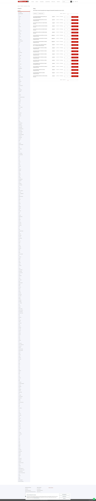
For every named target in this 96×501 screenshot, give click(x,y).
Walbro (19, 445)
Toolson (20, 426)
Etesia (19, 147)
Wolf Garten (20, 458)
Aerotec (19, 23)
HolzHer (20, 219)
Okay (19, 318)
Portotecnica (20, 343)
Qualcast (20, 357)
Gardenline (20, 180)
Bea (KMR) (20, 55)
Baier (19, 48)
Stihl (19, 406)
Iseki (19, 232)
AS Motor (20, 36)
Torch (19, 429)
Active (19, 19)
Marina (19, 288)
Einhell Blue (20, 124)
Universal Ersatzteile (20, 481)
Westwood (20, 449)
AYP (19, 45)
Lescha (19, 268)
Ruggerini (20, 370)
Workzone (20, 461)
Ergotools (20, 143)
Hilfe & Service (53, 1)
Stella (19, 403)
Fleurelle (20, 166)
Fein (19, 157)
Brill (19, 78)
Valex (19, 438)
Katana (19, 245)
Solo (19, 393)
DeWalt (19, 105)
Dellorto (20, 101)
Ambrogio (20, 33)
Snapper (20, 390)
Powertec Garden (21, 350)
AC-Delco (20, 16)
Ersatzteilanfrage (47, 1)
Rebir (19, 360)
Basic (19, 49)
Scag (19, 380)
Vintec (19, 442)
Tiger (19, 422)
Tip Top (19, 425)
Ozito (19, 324)
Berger (19, 56)
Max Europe (20, 294)
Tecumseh (20, 415)
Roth (19, 366)
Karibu (19, 242)
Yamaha (20, 465)
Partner (19, 331)
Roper (19, 364)
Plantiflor (20, 340)
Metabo (19, 298)
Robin (19, 363)
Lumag (19, 278)
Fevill (19, 163)
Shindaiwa (20, 386)
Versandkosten (42, 1)
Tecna (19, 412)
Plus (19, 341)
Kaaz (19, 239)
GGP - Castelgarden (21, 193)
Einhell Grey (20, 130)
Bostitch (20, 75)
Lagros (19, 261)
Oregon (19, 321)
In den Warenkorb (75, 23)
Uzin (19, 436)
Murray (19, 305)
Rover (19, 367)
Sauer (19, 379)
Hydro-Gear (20, 225)
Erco (19, 141)
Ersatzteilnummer (20, 13)
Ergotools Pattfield (21, 144)
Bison (19, 65)
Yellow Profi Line (21, 471)
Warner (19, 448)
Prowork (20, 354)
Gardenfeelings (20, 179)
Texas (19, 419)
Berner (19, 59)
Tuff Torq (20, 432)
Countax (20, 95)
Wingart (20, 455)
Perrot (19, 337)
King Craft (20, 248)
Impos (19, 229)
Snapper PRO (20, 392)
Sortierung (35, 13)
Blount (19, 69)
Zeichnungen (20, 12)
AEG (19, 22)
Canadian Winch (21, 85)
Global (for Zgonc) (21, 196)
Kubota (19, 258)
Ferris (19, 160)
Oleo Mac (20, 320)
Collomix (20, 94)
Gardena (20, 177)
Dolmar (19, 108)
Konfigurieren (64, 496)
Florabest (20, 170)
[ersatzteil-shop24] (23, 1)
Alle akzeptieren (64, 494)
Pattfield (20, 333)
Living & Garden (21, 272)
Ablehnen (64, 498)
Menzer (19, 297)
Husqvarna (20, 223)
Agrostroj (20, 26)
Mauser (19, 291)
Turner (19, 435)
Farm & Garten (20, 153)
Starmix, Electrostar (21, 402)
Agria (19, 25)
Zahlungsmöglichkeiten (40, 490)
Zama (19, 474)
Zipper (19, 478)
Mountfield (20, 301)
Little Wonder (20, 271)
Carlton (19, 88)
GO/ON (19, 199)
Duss (19, 111)
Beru (19, 62)
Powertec (20, 347)
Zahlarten (37, 1)
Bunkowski (20, 81)
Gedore (19, 187)
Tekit (19, 416)
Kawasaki (20, 246)
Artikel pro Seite (41, 13)
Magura (20, 284)
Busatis (19, 84)
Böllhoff (20, 71)
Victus (19, 439)
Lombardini (20, 275)
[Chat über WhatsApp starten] (94, 499)
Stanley (19, 400)
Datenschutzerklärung (28, 490)
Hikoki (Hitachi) (20, 216)
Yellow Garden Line (21, 468)
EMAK (19, 140)
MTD (19, 304)
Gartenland (20, 183)
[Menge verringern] (64, 17)
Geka (19, 189)
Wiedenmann (20, 451)
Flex (19, 167)
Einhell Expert (20, 127)
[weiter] (77, 13)
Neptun (19, 307)
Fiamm (19, 164)
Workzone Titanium (21, 462)
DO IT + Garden (20, 107)
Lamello (20, 262)
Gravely (19, 203)
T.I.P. (19, 409)
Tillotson (20, 423)
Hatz (19, 213)
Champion (20, 91)
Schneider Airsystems (21, 383)
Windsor (20, 452)
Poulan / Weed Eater (21, 344)
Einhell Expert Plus (21, 128)
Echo (19, 117)
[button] (73, 1)
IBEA (19, 226)
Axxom (19, 42)
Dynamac (20, 114)
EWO (19, 150)
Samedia (20, 377)
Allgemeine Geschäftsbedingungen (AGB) (30, 491)
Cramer (19, 98)
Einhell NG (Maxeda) (21, 134)
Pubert (19, 356)
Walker (19, 446)
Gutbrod (20, 206)
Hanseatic (20, 210)
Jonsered (20, 236)
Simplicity (20, 389)
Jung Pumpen (20, 238)
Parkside (20, 330)
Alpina (19, 32)
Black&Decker (20, 68)
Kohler (19, 252)
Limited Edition (20, 269)
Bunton (19, 82)
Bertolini (20, 61)
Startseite (32, 1)
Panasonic (20, 327)
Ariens (19, 35)
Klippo (19, 249)
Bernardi (20, 58)
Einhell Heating (20, 131)
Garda (19, 176)
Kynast (19, 259)
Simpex (19, 387)
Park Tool (20, 328)
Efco (19, 118)
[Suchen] (71, 1)
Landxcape (20, 265)
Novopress (20, 317)
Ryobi (19, 373)
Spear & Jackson (21, 396)
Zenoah (19, 475)
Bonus (19, 72)
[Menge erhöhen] (70, 17)
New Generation (21, 311)
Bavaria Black (20, 52)
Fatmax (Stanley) (21, 154)
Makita (19, 285)
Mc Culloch (20, 295)
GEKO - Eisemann (21, 190)
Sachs (19, 376)
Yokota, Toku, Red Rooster (22, 472)
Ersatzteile (19, 10)
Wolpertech (20, 459)
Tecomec (20, 413)
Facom (19, 151)
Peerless (20, 334)
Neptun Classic (20, 308)
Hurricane (20, 222)
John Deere (20, 235)
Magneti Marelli (21, 282)
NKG (19, 314)
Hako (19, 209)
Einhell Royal (20, 137)
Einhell (19, 121)
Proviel (19, 353)
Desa (19, 104)
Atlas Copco (20, 39)
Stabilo (19, 399)
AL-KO (19, 29)
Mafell (19, 281)
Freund (19, 173)
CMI (19, 92)
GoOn (19, 200)
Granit (19, 202)
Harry (19, 212)
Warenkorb (58, 1)
